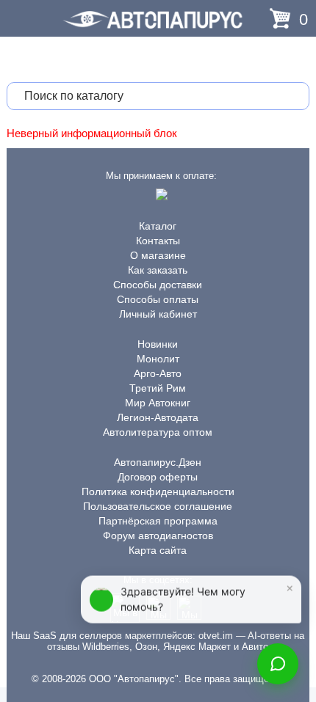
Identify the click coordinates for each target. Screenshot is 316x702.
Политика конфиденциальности (158, 491)
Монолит (158, 359)
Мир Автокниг (157, 403)
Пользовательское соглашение (157, 506)
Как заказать (157, 270)
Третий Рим (157, 388)
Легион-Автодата (157, 417)
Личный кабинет (158, 314)
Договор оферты (158, 477)
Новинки (157, 344)
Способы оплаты (157, 299)
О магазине (158, 255)
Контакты (158, 240)
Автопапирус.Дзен (157, 462)
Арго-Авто (158, 373)
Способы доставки (157, 284)
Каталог (157, 226)
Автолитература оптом (157, 432)
